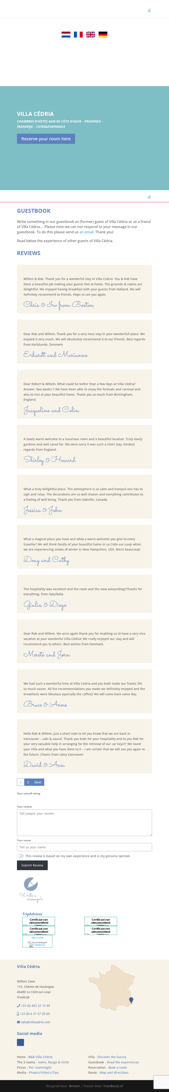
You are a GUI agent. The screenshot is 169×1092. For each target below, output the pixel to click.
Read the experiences (123, 1062)
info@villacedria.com (35, 1022)
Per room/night (40, 1067)
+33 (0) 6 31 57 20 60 (34, 1014)
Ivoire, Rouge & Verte (53, 1062)
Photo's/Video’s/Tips (44, 1072)
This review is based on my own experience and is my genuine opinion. (78, 856)
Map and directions (114, 1072)
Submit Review (32, 865)
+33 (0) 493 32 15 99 (35, 1005)
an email (86, 232)
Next (37, 782)
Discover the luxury (111, 1057)
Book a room (117, 1067)
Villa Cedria (37, 937)
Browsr (74, 1086)
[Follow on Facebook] (20, 1042)
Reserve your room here (46, 139)
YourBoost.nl (113, 1086)
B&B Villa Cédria (40, 1057)
